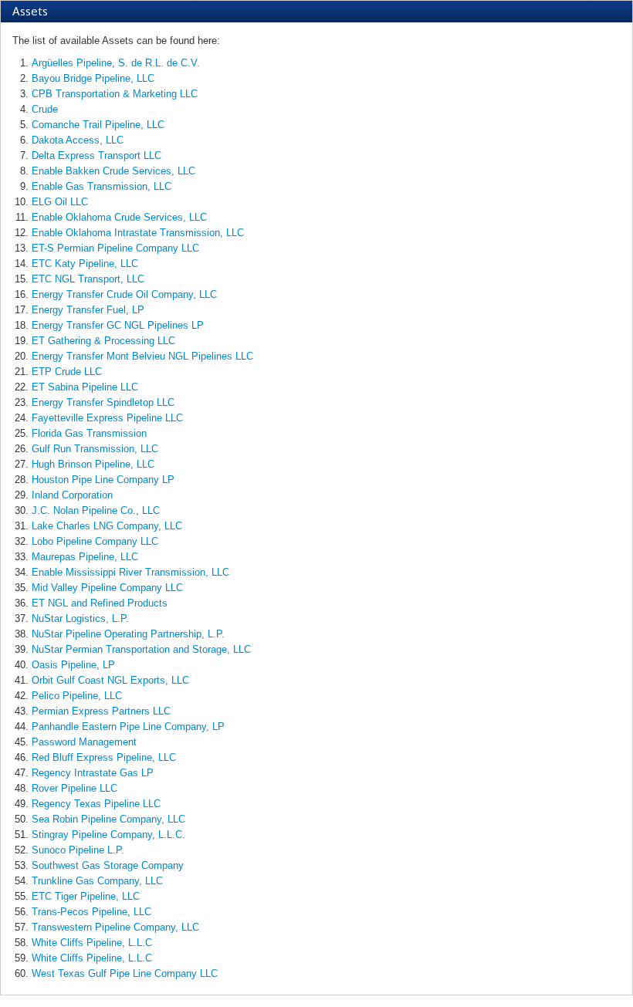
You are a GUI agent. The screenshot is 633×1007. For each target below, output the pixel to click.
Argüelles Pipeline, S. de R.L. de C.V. (116, 63)
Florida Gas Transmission (89, 433)
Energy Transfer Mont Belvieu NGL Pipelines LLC (142, 356)
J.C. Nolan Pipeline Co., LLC (96, 510)
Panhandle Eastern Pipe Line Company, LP (128, 726)
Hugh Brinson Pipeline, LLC (93, 464)
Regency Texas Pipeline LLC (96, 803)
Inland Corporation (72, 495)
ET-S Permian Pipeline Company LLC (115, 248)
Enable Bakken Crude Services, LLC (113, 171)
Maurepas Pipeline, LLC (85, 557)
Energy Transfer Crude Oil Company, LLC (124, 294)
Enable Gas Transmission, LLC (101, 186)
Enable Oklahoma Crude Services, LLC (119, 217)
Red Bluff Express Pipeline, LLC (104, 757)
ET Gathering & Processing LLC (103, 340)
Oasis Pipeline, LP (73, 665)
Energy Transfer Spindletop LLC (103, 402)
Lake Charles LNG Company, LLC (107, 526)
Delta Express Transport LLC (96, 155)
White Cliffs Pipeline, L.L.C (92, 942)
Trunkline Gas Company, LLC (97, 881)
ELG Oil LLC (60, 202)
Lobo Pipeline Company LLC (95, 541)
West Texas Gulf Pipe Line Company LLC (125, 973)
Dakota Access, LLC (78, 140)
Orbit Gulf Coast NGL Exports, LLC (110, 680)
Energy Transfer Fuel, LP (88, 310)
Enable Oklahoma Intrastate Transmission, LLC (138, 232)
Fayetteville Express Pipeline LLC (107, 418)
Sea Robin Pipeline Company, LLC (108, 819)
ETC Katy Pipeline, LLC (85, 263)
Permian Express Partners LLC (101, 711)
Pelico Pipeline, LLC (77, 695)
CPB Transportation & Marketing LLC (115, 94)
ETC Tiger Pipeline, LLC (86, 896)
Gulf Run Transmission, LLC (95, 449)
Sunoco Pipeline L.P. (78, 850)
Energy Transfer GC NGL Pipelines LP (118, 325)
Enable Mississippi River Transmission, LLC (130, 572)
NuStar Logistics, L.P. (80, 618)
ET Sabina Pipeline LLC (85, 387)
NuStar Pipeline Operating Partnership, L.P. (128, 634)
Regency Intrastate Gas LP (93, 773)
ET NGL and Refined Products (100, 603)
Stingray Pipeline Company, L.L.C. (108, 834)
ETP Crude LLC (67, 371)
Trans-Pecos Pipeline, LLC (91, 911)
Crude (45, 109)
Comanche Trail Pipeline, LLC (98, 124)
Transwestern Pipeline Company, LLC (115, 927)
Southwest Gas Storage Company (108, 865)
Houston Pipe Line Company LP (103, 479)
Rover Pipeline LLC (74, 788)
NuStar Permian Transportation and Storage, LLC (141, 649)
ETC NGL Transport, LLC (88, 279)
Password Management (84, 742)
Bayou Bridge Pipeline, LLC (93, 78)
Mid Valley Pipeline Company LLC (107, 587)
